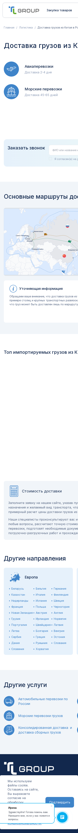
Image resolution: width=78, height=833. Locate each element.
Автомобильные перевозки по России (43, 701)
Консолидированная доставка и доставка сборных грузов (45, 730)
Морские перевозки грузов (40, 716)
